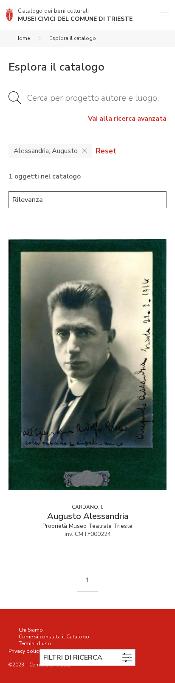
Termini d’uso (35, 643)
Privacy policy (24, 651)
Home (22, 38)
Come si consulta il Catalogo (54, 636)
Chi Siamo (31, 629)
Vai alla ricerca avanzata (127, 118)
